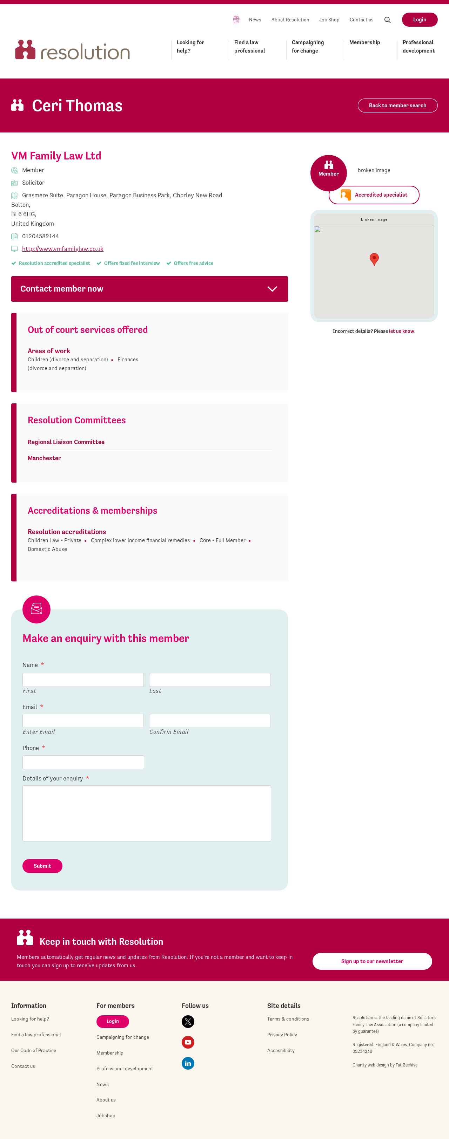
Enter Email (39, 731)
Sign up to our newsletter (372, 961)
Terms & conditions (288, 1019)
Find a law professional (249, 46)
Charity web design (371, 1065)
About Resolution (290, 19)
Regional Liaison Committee (66, 441)
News (255, 19)
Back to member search (398, 105)
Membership (364, 42)
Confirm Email (169, 731)
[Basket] (236, 19)
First (29, 690)
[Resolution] (72, 48)
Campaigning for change (308, 46)
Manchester (44, 458)
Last (155, 690)
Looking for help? (190, 46)
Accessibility (281, 1050)
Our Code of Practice (33, 1050)
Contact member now (61, 289)
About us (106, 1100)
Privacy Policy (282, 1034)
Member (329, 173)
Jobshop (105, 1115)
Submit (42, 865)
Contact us (362, 19)
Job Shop (329, 19)
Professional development (419, 46)
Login (420, 19)
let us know (401, 331)
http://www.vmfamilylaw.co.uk (62, 248)
